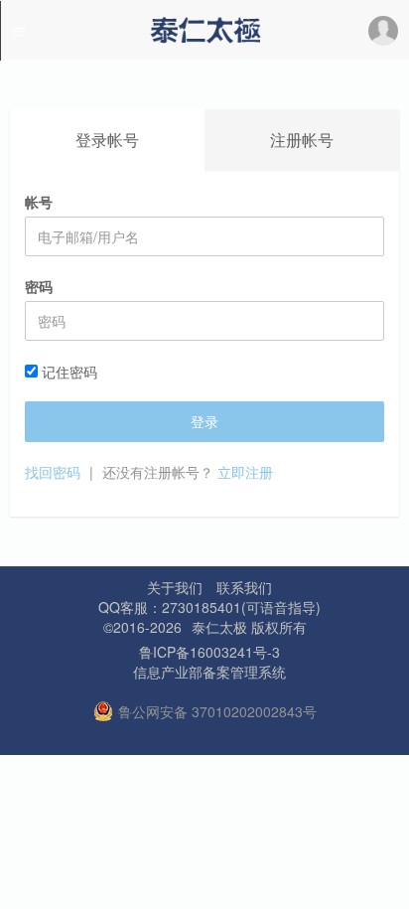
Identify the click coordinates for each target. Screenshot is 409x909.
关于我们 (175, 587)
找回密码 (52, 472)
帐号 (39, 202)
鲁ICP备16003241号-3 (209, 652)
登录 (204, 421)
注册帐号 (302, 139)
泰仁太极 (219, 627)
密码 (39, 286)
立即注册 (245, 472)
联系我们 (244, 587)
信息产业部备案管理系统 (209, 672)
